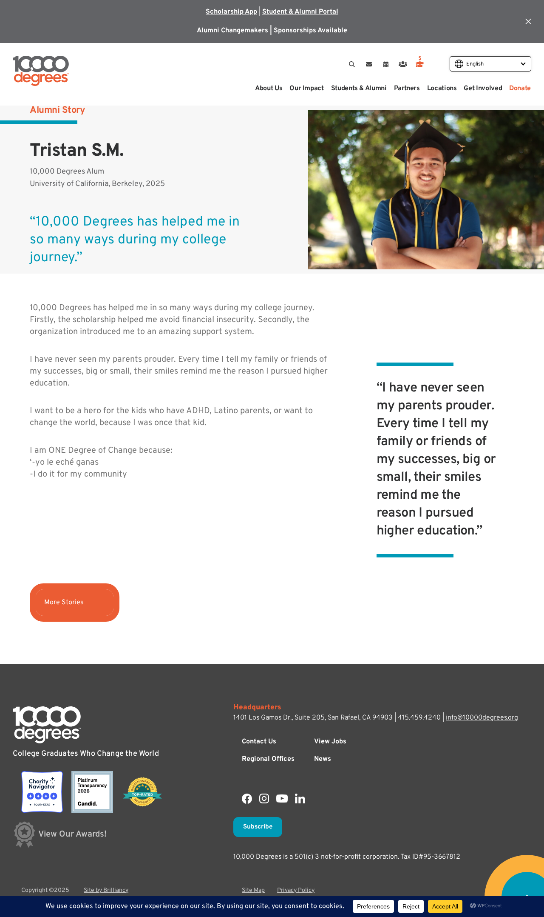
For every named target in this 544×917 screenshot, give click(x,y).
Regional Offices (268, 759)
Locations (442, 88)
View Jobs (330, 741)
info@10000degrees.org (482, 718)
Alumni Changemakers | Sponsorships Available (272, 30)
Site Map (253, 890)
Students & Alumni (359, 88)
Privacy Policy (295, 890)
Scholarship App (231, 12)
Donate (520, 88)
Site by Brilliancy (106, 890)
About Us (268, 88)
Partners (407, 88)
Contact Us (259, 741)
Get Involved (483, 88)
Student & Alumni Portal (300, 12)
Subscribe (257, 827)
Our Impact (306, 88)
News (322, 759)
